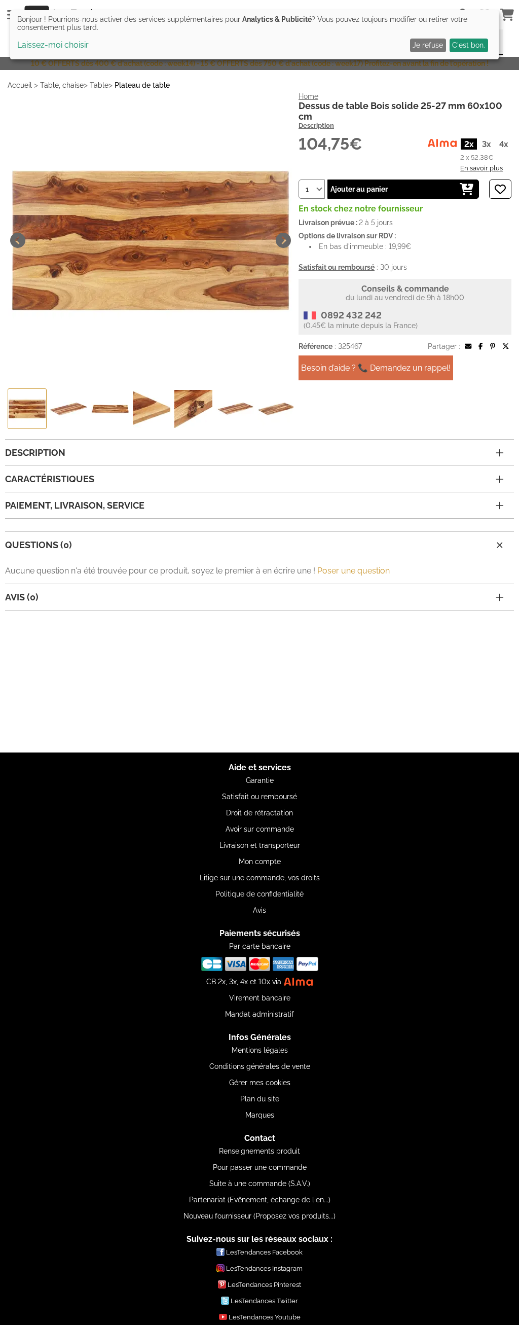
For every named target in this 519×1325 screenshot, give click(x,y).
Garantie (260, 780)
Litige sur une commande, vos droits (260, 878)
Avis (259, 910)
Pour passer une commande (260, 1167)
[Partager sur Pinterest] (493, 346)
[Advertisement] (259, 682)
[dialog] (254, 34)
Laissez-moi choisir (53, 45)
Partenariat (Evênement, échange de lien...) (259, 1200)
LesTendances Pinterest (264, 1284)
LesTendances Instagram (264, 1268)
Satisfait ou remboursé (259, 797)
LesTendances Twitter (264, 1301)
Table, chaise (62, 85)
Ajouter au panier (359, 189)
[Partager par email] (468, 346)
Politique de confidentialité (259, 894)
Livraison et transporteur (259, 845)
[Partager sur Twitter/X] (505, 346)
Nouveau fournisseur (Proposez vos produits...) (259, 1216)
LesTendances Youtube (265, 1317)
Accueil (20, 85)
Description (316, 125)
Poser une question (353, 571)
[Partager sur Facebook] (480, 346)
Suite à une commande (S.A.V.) (259, 1183)
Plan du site (259, 1099)
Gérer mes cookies (259, 1083)
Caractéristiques (49, 479)
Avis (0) (22, 597)
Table (99, 85)
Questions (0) (38, 545)
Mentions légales (260, 1050)
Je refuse (428, 45)
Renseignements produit (259, 1151)
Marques (259, 1115)
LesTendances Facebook (264, 1252)
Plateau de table (142, 85)
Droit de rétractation (259, 813)
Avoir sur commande (260, 829)
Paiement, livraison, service (74, 505)
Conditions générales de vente (259, 1066)
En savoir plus (481, 168)
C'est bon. (468, 45)
